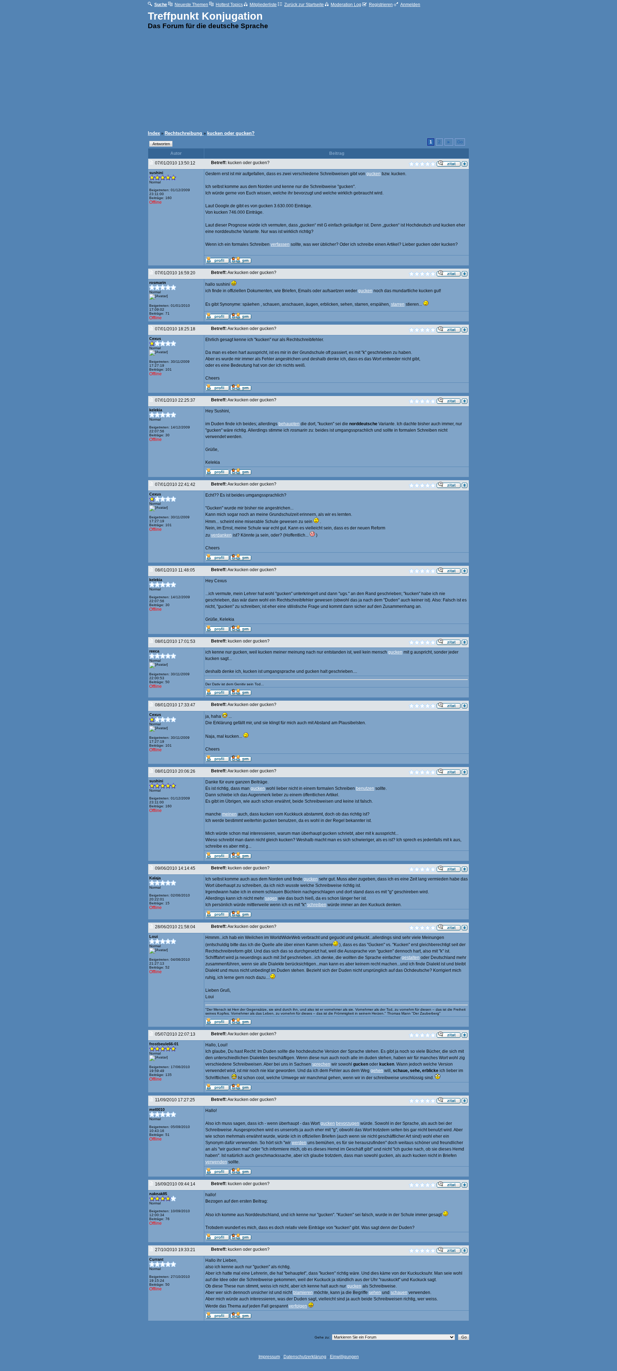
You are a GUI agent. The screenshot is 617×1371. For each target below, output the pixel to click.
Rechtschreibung (184, 133)
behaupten (289, 423)
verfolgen (298, 1306)
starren (398, 304)
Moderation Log (346, 4)
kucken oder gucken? (231, 133)
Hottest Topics (229, 4)
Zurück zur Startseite (304, 4)
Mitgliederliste (263, 4)
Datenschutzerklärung (305, 1356)
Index (154, 133)
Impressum (269, 1356)
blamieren (303, 1292)
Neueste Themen (191, 4)
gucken (373, 173)
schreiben (316, 904)
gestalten (411, 957)
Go (460, 141)
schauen (399, 1292)
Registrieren (381, 4)
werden (299, 1142)
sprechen (321, 1064)
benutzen (365, 788)
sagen (271, 898)
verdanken (221, 535)
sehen (375, 1292)
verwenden (216, 1161)
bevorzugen (347, 1123)
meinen (229, 814)
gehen (377, 1070)
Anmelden (410, 4)
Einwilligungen (344, 1356)
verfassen (280, 244)
